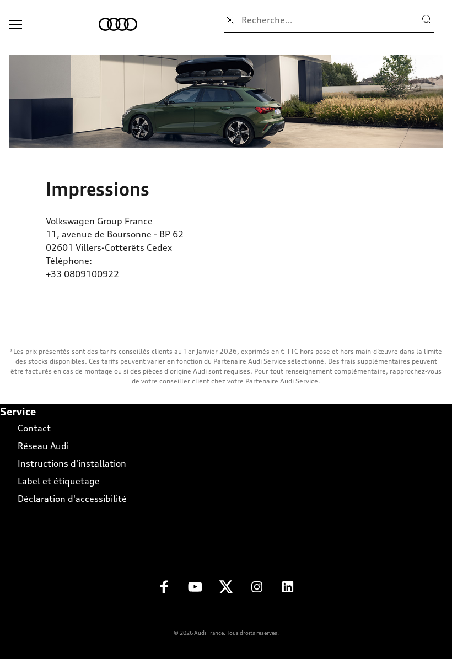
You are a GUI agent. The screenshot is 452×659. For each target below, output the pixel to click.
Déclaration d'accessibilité (72, 498)
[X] (226, 590)
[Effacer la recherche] (230, 20)
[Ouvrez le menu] (15, 24)
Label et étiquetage (59, 481)
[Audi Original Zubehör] (226, 101)
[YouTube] (195, 590)
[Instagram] (257, 590)
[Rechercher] (427, 20)
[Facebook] (164, 590)
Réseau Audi (43, 445)
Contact (34, 428)
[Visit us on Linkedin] (288, 590)
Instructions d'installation (72, 463)
